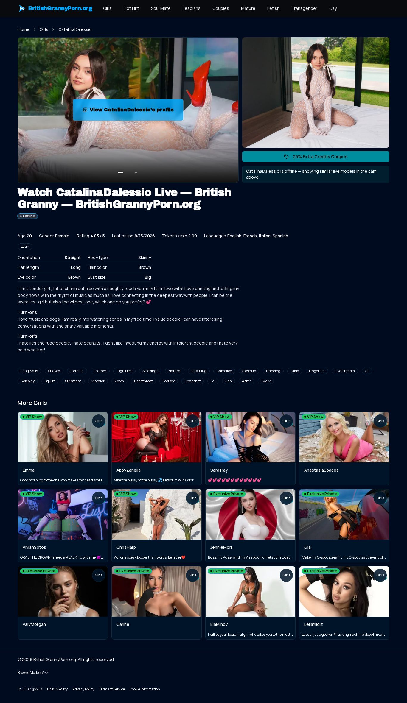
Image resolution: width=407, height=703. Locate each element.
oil (367, 370)
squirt (50, 381)
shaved (54, 370)
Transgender (304, 8)
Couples (220, 8)
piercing (77, 370)
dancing (273, 370)
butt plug (198, 370)
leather (100, 370)
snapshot (193, 381)
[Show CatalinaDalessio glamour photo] (135, 172)
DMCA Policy (57, 689)
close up (249, 370)
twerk (266, 381)
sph (228, 381)
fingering (317, 370)
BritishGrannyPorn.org (56, 8)
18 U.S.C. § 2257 (30, 689)
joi (213, 381)
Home (23, 29)
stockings (150, 370)
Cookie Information (145, 689)
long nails (29, 370)
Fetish (273, 8)
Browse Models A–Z (33, 672)
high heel (124, 370)
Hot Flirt (131, 8)
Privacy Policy (83, 689)
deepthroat (143, 381)
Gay (333, 8)
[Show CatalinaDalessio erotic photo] (120, 172)
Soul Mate (161, 8)
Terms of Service (112, 689)
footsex (169, 381)
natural (174, 370)
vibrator (98, 381)
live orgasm (345, 370)
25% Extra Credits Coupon (323, 158)
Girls (107, 8)
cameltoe (224, 370)
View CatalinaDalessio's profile (134, 111)
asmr (246, 381)
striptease (73, 381)
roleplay (28, 381)
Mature (248, 8)
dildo (295, 370)
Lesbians (192, 8)
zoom (119, 381)
